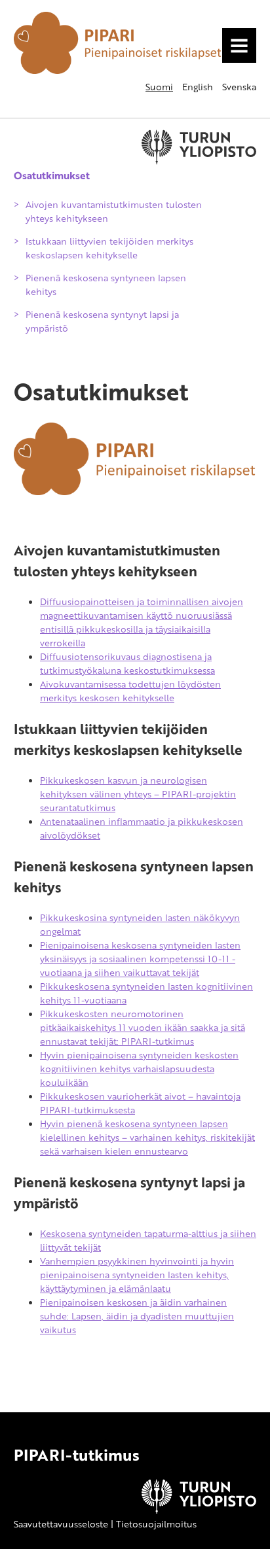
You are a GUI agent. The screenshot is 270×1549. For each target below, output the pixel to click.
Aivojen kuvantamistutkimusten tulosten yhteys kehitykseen (114, 211)
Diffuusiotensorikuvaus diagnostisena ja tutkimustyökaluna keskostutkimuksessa (127, 663)
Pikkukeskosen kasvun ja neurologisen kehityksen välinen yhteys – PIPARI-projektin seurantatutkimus (138, 793)
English (197, 87)
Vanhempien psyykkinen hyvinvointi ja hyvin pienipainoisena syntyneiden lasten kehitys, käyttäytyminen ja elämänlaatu (137, 1274)
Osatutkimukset (52, 175)
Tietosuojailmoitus (156, 1524)
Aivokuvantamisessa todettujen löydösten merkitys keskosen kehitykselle (130, 691)
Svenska (239, 87)
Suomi (159, 87)
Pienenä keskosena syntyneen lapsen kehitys (106, 284)
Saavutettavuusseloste (61, 1524)
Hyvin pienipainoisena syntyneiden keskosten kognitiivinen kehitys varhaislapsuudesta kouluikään (139, 1068)
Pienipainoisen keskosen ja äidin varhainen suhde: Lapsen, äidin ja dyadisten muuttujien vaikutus (137, 1315)
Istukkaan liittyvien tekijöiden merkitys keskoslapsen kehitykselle (109, 248)
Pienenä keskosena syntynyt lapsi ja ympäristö (102, 321)
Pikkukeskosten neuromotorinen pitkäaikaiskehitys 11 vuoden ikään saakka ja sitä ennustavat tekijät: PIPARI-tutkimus (142, 1027)
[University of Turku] (199, 1510)
